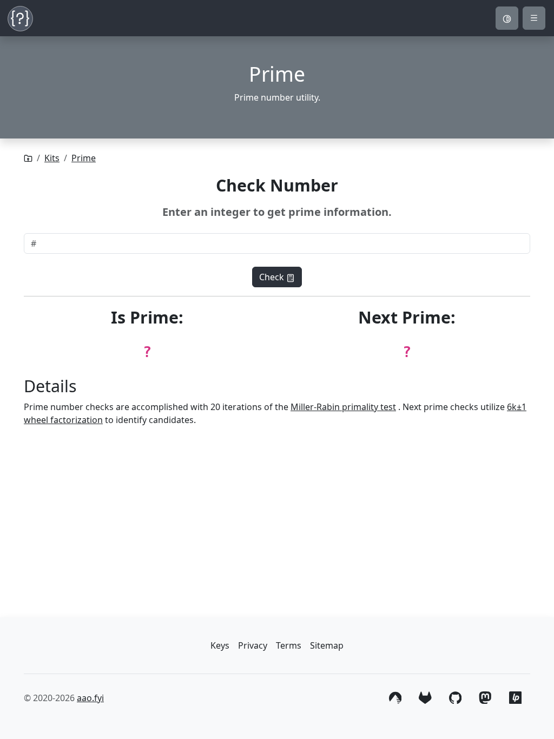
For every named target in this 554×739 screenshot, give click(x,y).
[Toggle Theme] (507, 18)
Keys (219, 645)
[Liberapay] (515, 696)
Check (272, 277)
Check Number (277, 185)
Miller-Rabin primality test (343, 407)
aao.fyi (90, 698)
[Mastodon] (485, 696)
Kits (52, 158)
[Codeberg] (395, 696)
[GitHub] (455, 696)
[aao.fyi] (28, 158)
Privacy (252, 645)
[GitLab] (425, 696)
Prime (83, 158)
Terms (288, 645)
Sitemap (327, 645)
